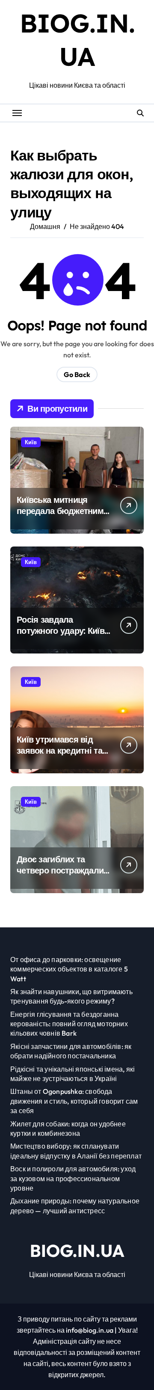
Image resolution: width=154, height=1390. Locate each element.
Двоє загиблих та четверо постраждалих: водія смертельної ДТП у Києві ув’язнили (63, 876)
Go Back (77, 374)
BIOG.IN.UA (77, 1250)
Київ (31, 442)
